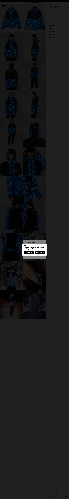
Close (44, 245)
